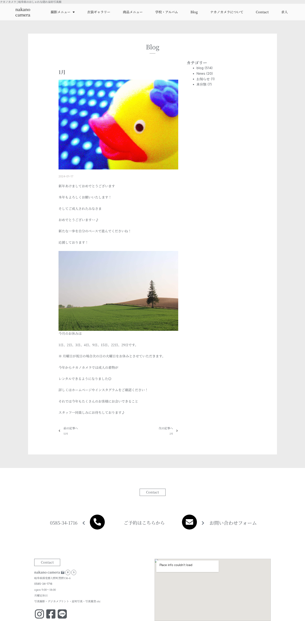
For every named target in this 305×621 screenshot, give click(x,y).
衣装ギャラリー (98, 12)
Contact (262, 12)
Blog (194, 12)
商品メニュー (133, 12)
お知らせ (203, 79)
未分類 (201, 84)
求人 (284, 12)
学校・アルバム (166, 12)
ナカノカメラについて (226, 12)
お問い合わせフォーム (233, 522)
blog (200, 68)
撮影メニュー (61, 12)
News (200, 73)
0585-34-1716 (63, 522)
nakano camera (22, 12)
